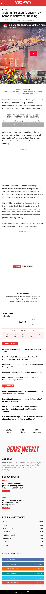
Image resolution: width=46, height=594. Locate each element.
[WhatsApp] (22, 271)
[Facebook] (11, 271)
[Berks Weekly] (3, 20)
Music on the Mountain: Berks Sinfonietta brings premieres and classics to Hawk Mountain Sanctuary (21, 409)
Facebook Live (30, 203)
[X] (16, 271)
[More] (42, 271)
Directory (31, 386)
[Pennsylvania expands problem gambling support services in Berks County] (35, 486)
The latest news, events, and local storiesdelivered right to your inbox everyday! (23, 116)
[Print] (37, 271)
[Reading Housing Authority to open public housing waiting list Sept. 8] (35, 503)
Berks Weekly (11, 20)
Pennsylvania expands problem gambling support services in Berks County (13, 485)
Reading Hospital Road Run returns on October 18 (22, 372)
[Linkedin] (27, 271)
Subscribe (37, 425)
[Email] (32, 271)
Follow (23, 425)
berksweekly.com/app (30, 301)
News (4, 9)
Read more (6, 491)
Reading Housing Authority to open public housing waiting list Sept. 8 (13, 502)
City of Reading (27, 266)
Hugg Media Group (19, 592)
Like (9, 425)
